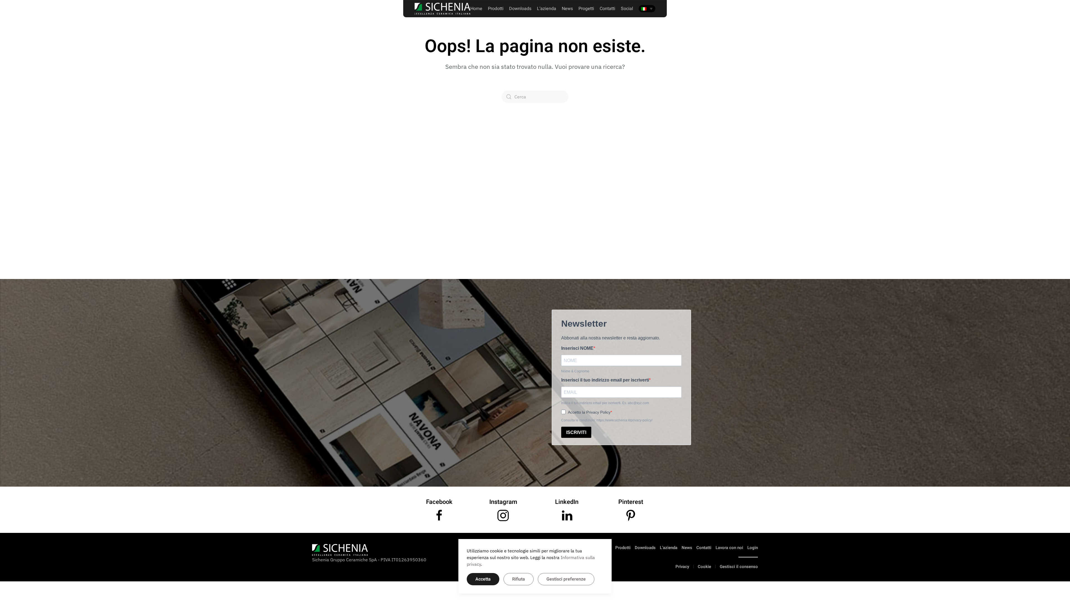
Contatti (703, 548)
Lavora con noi (729, 548)
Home (476, 8)
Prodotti (496, 8)
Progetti (586, 8)
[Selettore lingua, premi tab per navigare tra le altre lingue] (647, 8)
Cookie (704, 567)
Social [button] (627, 8)
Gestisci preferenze (566, 579)
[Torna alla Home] (442, 8)
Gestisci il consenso (739, 567)
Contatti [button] (607, 8)
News (567, 8)
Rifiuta (518, 579)
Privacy (682, 567)
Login (752, 548)
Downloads (520, 8)
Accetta (483, 579)
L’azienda (668, 548)
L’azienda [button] (546, 8)
